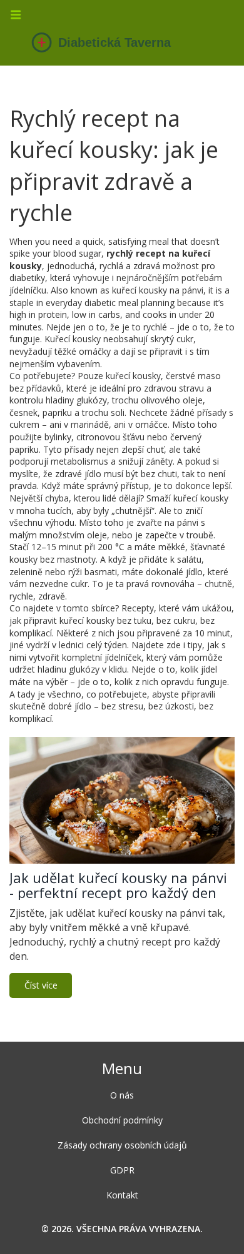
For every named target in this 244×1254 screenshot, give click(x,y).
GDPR (122, 1170)
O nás (122, 1095)
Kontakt (122, 1195)
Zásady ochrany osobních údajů (122, 1145)
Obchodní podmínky (122, 1120)
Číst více (41, 985)
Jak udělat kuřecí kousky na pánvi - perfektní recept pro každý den (118, 885)
